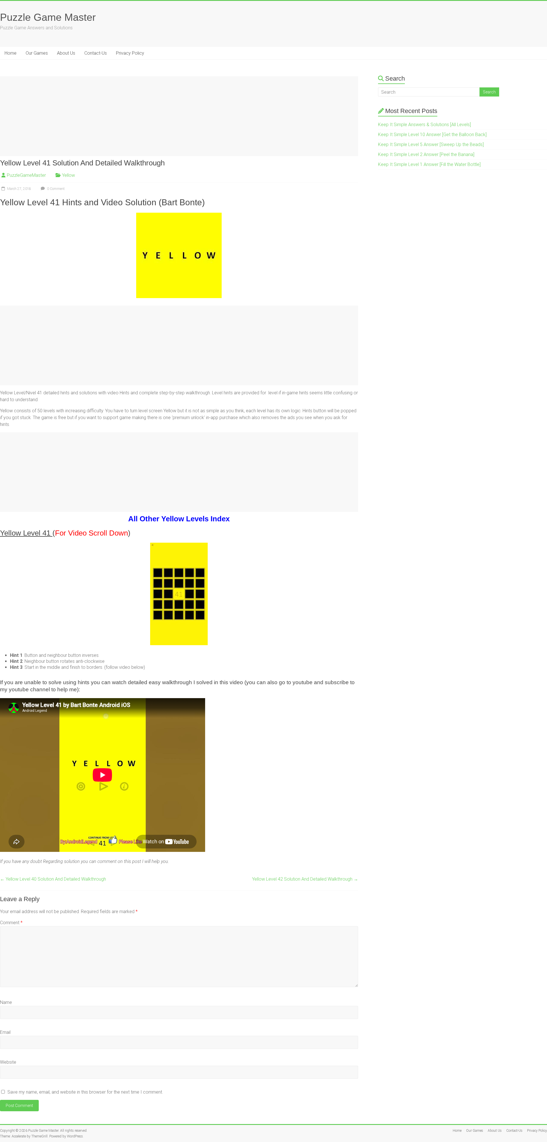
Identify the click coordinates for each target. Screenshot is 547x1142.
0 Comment (55, 189)
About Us (66, 53)
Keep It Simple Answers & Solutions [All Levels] (424, 124)
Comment (11, 922)
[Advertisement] (171, 116)
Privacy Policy (130, 53)
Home (11, 53)
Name (6, 1002)
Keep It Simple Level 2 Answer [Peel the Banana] (426, 154)
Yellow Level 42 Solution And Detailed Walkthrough (305, 879)
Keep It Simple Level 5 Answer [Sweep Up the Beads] (431, 144)
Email (5, 1032)
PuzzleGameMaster (26, 175)
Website (8, 1062)
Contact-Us (95, 53)
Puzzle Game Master (48, 17)
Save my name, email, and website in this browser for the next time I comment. (85, 1092)
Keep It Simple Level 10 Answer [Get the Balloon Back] (432, 134)
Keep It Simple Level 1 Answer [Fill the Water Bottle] (429, 164)
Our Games (37, 53)
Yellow (68, 175)
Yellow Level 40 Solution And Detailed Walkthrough (53, 879)
